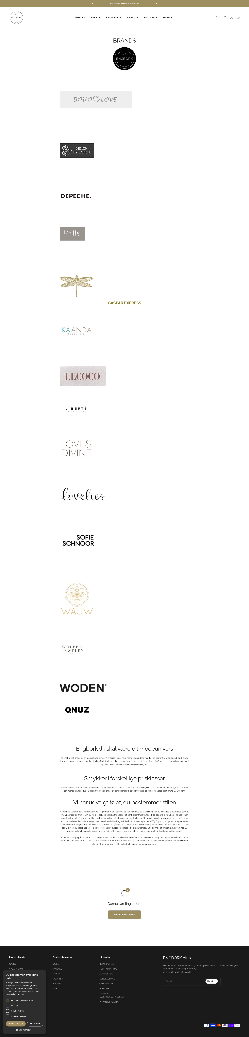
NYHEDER (80, 17)
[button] (24, 1029)
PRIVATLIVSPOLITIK (108, 1002)
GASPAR (13, 964)
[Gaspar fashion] (124, 286)
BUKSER (56, 984)
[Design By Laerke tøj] (124, 150)
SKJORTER (57, 979)
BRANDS (131, 17)
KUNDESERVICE (107, 979)
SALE (54, 988)
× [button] (43, 973)
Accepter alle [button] (16, 1023)
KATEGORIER (112, 17)
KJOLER (56, 964)
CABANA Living (16, 969)
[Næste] (156, 3)
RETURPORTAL (106, 964)
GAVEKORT (168, 17)
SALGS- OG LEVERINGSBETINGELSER (111, 995)
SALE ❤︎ (94, 17)
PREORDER (149, 17)
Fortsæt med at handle (124, 914)
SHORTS (56, 974)
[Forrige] (92, 3)
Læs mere (21, 994)
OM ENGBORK (106, 984)
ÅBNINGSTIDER (106, 974)
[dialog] (24, 1002)
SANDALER (57, 969)
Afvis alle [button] (35, 1023)
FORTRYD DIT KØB (108, 969)
